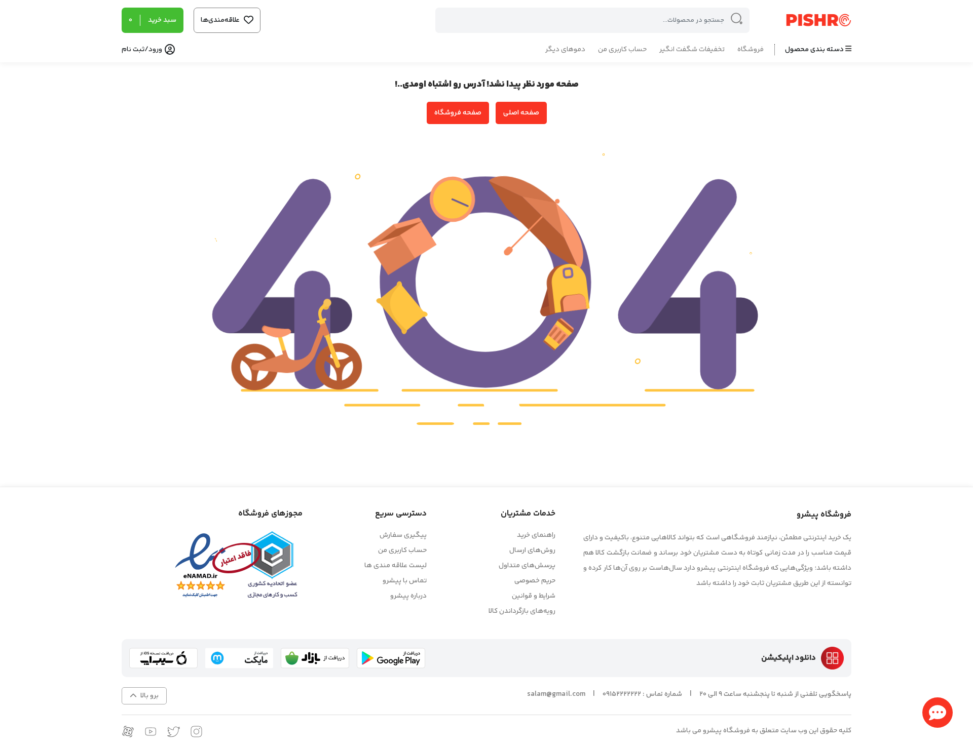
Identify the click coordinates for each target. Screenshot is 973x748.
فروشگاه (750, 49)
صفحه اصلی (521, 113)
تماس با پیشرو (405, 580)
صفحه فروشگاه (457, 113)
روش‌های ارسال (532, 550)
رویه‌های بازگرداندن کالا (522, 611)
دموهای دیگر (565, 49)
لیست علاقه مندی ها (395, 565)
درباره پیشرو (408, 596)
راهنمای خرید (536, 535)
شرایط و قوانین (533, 596)
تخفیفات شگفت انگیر (692, 49)
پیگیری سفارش (403, 535)
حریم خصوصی (534, 580)
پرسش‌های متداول (527, 565)
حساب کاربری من (622, 49)
